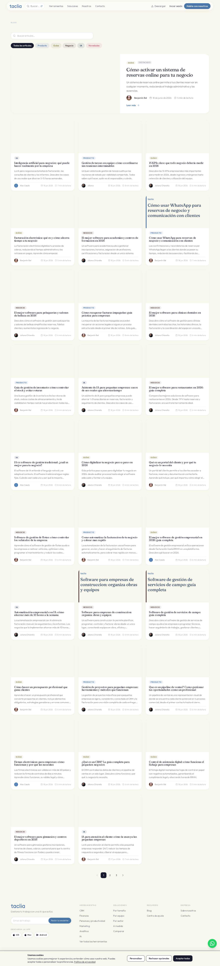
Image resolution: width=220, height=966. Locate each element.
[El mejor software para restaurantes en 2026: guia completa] (177, 361)
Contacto (100, 6)
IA (81, 45)
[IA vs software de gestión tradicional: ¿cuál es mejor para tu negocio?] (42, 436)
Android (43, 935)
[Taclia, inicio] (16, 6)
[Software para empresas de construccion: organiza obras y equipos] (110, 585)
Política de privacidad (84, 961)
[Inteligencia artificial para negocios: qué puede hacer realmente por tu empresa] (42, 136)
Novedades (94, 45)
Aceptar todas (183, 958)
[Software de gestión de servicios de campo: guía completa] (177, 585)
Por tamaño (119, 910)
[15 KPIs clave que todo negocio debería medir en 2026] (177, 136)
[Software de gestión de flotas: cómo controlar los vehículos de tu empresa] (42, 511)
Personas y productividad (92, 920)
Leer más (131, 105)
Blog (149, 910)
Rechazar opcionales (159, 958)
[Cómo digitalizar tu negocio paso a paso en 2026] (110, 436)
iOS (17, 935)
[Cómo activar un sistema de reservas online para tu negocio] (65, 83)
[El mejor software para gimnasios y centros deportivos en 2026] (42, 810)
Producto (42, 45)
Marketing (85, 926)
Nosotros (86, 6)
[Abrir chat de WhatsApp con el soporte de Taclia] (212, 943)
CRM (82, 910)
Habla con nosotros (197, 6)
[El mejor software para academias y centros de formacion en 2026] (110, 211)
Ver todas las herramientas (93, 941)
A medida (118, 926)
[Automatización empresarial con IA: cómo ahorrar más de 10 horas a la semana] (42, 585)
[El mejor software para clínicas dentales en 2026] (177, 286)
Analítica (84, 931)
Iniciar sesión (176, 6)
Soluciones (72, 6)
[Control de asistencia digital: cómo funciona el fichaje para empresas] (177, 735)
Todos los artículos (22, 45)
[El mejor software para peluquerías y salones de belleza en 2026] (42, 286)
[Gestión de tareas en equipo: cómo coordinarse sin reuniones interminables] (110, 136)
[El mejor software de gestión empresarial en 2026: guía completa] (177, 511)
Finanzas (84, 915)
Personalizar (136, 958)
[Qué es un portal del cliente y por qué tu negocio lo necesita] (177, 436)
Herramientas (56, 6)
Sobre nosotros (188, 910)
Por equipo (118, 915)
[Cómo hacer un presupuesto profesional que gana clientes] (42, 660)
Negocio (69, 45)
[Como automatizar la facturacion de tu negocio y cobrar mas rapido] (110, 511)
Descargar (160, 6)
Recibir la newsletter (59, 920)
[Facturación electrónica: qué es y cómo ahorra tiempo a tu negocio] (42, 211)
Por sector (118, 920)
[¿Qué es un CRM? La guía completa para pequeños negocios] (110, 735)
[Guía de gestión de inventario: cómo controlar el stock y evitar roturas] (42, 361)
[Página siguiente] (123, 875)
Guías (56, 45)
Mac (29, 935)
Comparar (118, 931)
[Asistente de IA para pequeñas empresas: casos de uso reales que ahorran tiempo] (110, 361)
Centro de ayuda (155, 915)
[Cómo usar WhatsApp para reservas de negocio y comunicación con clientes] (177, 211)
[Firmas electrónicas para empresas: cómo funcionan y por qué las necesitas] (42, 735)
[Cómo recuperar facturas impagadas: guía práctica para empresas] (110, 286)
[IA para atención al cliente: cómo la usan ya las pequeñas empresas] (110, 810)
